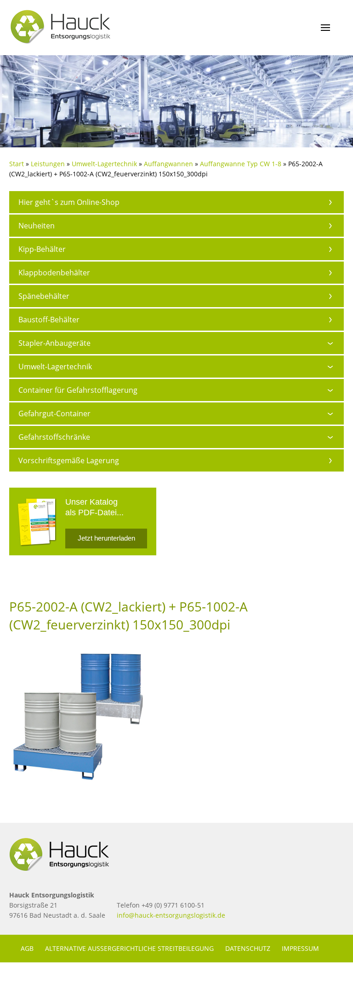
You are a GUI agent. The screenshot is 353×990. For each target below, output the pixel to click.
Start (16, 163)
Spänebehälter (43, 296)
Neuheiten (36, 226)
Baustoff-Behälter (49, 319)
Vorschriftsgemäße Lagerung (68, 460)
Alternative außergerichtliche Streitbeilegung (129, 948)
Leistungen (48, 163)
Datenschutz (247, 948)
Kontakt (36, 976)
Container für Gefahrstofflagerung (77, 390)
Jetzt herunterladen (106, 538)
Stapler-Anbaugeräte (54, 343)
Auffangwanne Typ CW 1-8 (240, 163)
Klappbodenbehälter (54, 273)
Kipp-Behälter (42, 249)
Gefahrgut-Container (54, 413)
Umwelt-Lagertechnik (104, 163)
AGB (27, 948)
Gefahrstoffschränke (54, 437)
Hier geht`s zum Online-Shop (69, 202)
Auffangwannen (168, 163)
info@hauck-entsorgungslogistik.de (171, 915)
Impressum (300, 948)
